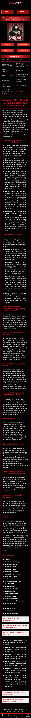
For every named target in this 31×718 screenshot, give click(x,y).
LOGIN (9, 717)
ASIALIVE (19, 60)
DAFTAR (22, 717)
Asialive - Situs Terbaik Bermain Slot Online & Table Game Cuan (15, 18)
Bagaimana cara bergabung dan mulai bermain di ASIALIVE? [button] (15, 626)
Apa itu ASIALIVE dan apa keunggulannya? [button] (11, 619)
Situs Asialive (13, 501)
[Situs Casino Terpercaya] (15, 3)
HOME (3, 717)
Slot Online (19, 153)
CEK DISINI (19, 91)
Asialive (5, 110)
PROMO (15, 717)
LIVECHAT (28, 716)
